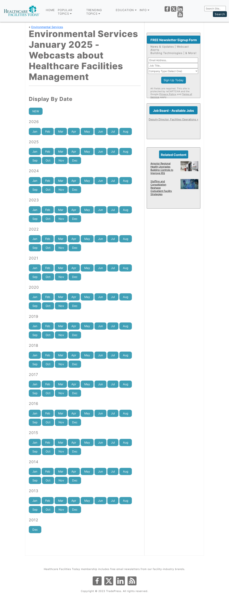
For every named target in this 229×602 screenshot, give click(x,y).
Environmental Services (47, 27)
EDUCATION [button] (125, 10)
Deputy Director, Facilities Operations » (173, 119)
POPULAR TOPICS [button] (65, 11)
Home (50, 10)
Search (220, 14)
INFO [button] (144, 10)
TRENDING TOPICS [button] (94, 11)
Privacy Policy (167, 94)
